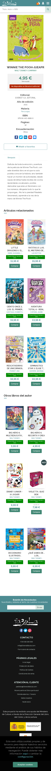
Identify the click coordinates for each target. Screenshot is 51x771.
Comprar (14, 266)
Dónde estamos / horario (26, 694)
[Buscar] (48, 9)
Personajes (25, 111)
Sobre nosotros (26, 698)
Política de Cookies (26, 670)
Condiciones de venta (26, 674)
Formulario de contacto (26, 649)
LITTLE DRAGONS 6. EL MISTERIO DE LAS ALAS (14, 249)
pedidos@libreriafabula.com (26, 687)
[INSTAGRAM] (30, 630)
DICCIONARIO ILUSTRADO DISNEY (14, 554)
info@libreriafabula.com (26, 646)
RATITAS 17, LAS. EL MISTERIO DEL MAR (36, 249)
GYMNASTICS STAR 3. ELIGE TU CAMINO (36, 367)
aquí (25, 753)
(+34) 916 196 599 (26, 642)
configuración (25, 756)
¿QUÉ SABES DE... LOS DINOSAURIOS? (36, 554)
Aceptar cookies (25, 765)
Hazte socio (26, 702)
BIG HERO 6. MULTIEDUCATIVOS (14, 434)
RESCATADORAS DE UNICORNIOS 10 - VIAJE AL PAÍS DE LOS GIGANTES (15, 367)
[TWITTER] (25, 630)
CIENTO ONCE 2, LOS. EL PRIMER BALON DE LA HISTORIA (15, 308)
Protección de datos (26, 666)
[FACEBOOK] (21, 630)
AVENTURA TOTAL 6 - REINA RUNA (36, 308)
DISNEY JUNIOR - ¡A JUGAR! (15, 493)
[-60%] (36, 475)
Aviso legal (26, 662)
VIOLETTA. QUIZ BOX (36, 493)
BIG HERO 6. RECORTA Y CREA (36, 434)
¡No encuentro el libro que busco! (26, 690)
